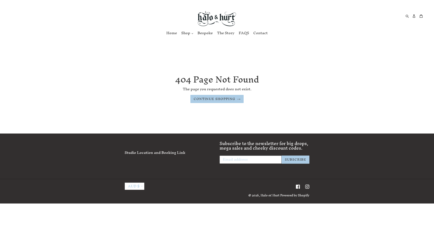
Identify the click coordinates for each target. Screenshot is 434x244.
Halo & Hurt (270, 195)
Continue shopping (214, 99)
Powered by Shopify (294, 195)
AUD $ (134, 186)
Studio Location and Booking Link (155, 152)
